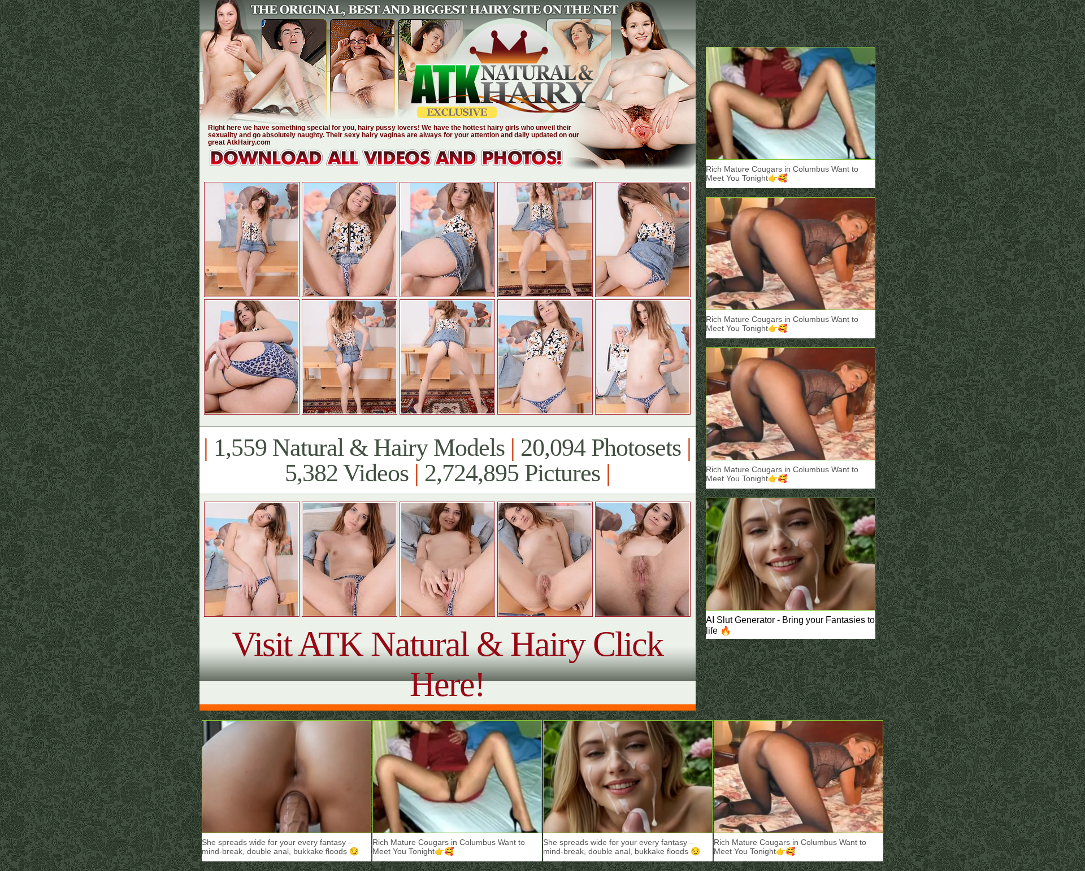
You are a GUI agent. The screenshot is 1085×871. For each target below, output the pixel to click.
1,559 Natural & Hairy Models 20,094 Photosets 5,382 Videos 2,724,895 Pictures (447, 460)
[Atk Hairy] (396, 166)
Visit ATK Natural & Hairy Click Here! (447, 664)
